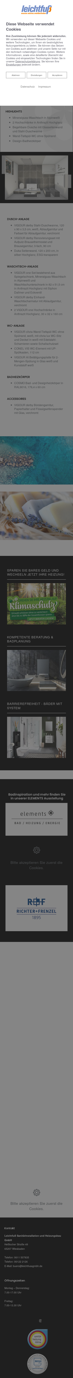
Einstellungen (36, 75)
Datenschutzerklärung (27, 61)
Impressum (44, 86)
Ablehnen (16, 74)
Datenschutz (28, 86)
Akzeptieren (57, 75)
